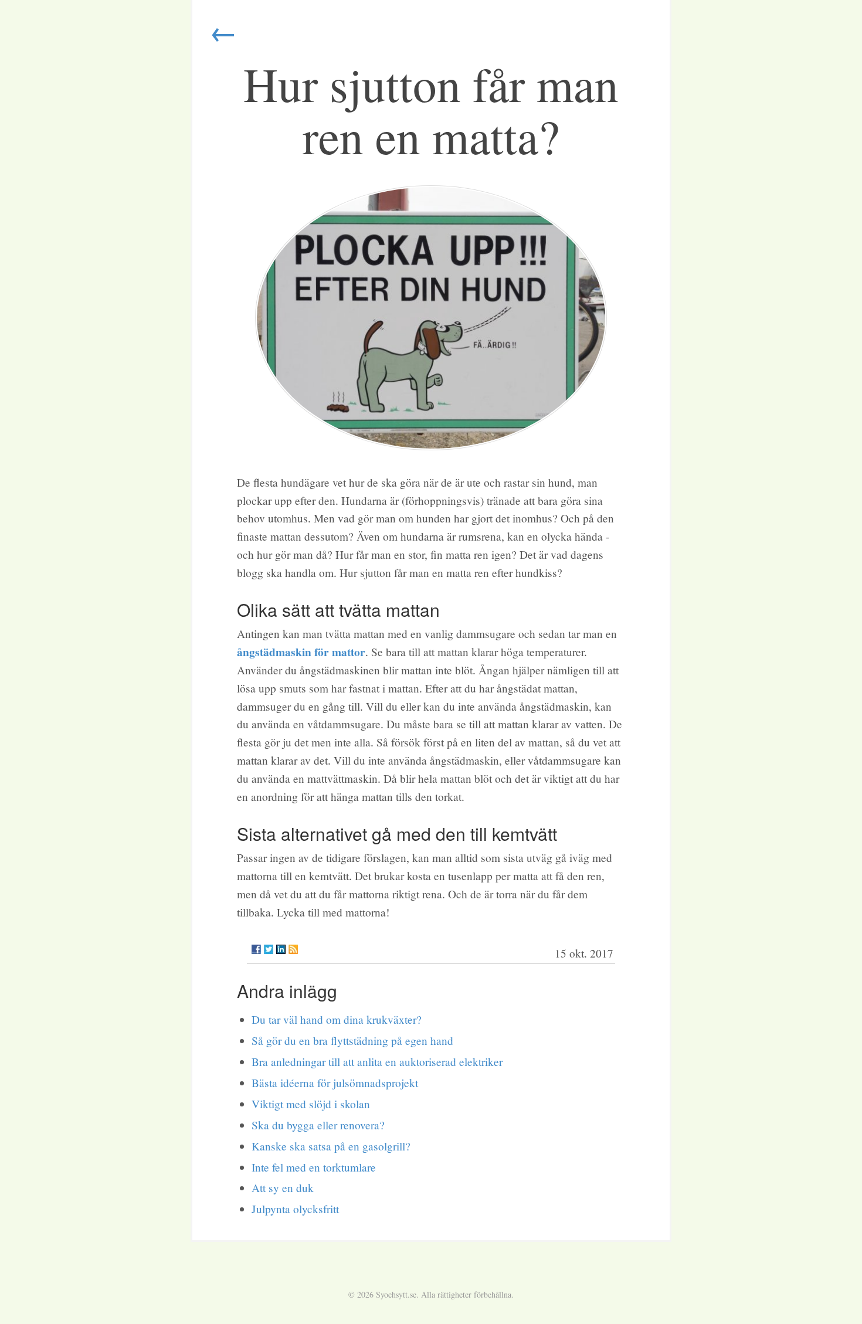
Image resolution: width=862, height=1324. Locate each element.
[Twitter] (268, 949)
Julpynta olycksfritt (295, 1208)
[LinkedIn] (281, 949)
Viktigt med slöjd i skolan (311, 1103)
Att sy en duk (283, 1187)
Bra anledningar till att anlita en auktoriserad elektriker (377, 1061)
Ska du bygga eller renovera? (318, 1125)
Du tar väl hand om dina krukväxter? (337, 1019)
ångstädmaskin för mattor (301, 651)
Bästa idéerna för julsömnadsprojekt (335, 1082)
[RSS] (293, 949)
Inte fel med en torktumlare (314, 1167)
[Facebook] (256, 949)
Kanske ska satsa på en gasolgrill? (331, 1146)
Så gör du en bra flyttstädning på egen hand (352, 1040)
